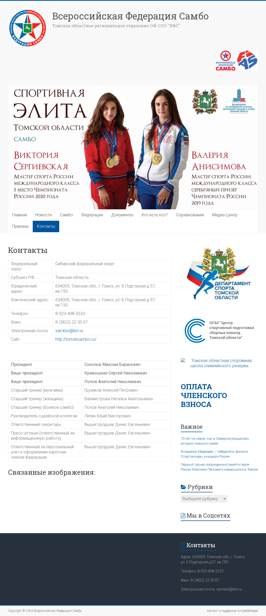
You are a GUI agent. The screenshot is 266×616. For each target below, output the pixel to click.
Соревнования (190, 214)
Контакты (46, 226)
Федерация (92, 214)
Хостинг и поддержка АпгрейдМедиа (232, 611)
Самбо (66, 214)
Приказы (20, 226)
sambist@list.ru (69, 330)
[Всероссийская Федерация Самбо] (27, 11)
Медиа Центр (224, 214)
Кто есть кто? (155, 214)
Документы (122, 214)
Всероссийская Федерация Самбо (130, 16)
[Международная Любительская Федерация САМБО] (247, 53)
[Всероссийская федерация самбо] (225, 53)
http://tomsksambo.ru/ (75, 339)
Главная (19, 214)
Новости (43, 214)
